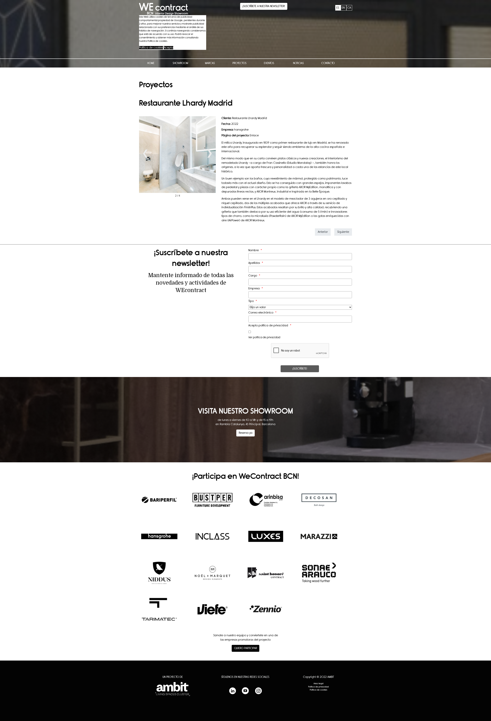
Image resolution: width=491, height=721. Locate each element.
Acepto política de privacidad (268, 325)
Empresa (254, 288)
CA (349, 7)
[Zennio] (266, 612)
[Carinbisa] (266, 503)
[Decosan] (319, 503)
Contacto (328, 63)
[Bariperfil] (159, 503)
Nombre (253, 250)
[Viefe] (212, 612)
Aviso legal (318, 683)
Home (150, 63)
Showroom (180, 63)
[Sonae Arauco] (319, 575)
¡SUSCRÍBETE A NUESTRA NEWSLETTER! (263, 6)
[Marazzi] (319, 539)
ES (338, 7)
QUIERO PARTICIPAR (245, 648)
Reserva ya (245, 433)
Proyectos (239, 63)
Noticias (298, 63)
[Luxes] (266, 539)
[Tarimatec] (159, 612)
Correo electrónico (260, 312)
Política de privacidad (318, 687)
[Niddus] (159, 575)
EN (343, 7)
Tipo (251, 301)
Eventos (269, 63)
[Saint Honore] (266, 575)
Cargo (252, 275)
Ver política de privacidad (264, 337)
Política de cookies (151, 47)
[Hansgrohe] (159, 539)
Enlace (254, 135)
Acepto (168, 47)
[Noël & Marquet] (212, 575)
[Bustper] (212, 503)
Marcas (210, 63)
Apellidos (254, 263)
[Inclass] (212, 539)
